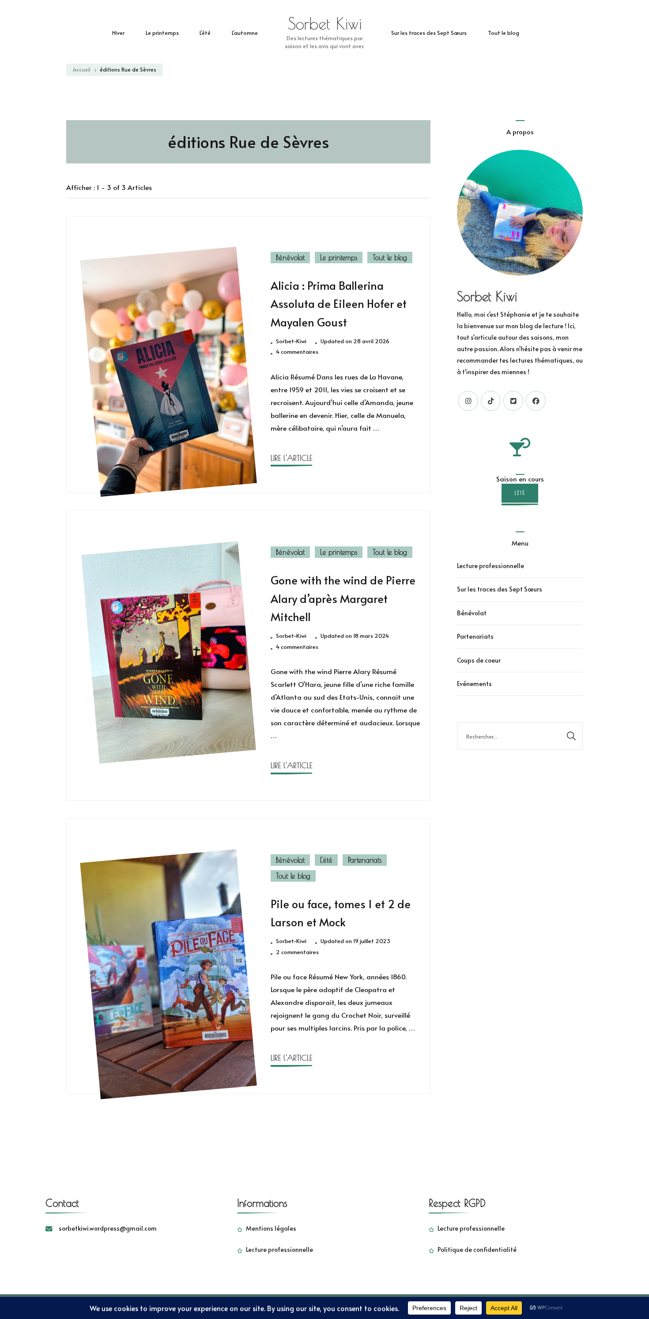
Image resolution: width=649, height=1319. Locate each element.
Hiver (118, 32)
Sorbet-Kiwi (291, 341)
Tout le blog (503, 32)
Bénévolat (290, 258)
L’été (205, 32)
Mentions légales (271, 1228)
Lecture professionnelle (490, 565)
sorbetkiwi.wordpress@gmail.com (108, 1228)
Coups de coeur (479, 660)
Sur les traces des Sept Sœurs (429, 32)
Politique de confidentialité (477, 1249)
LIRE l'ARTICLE (291, 457)
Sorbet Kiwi (325, 23)
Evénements (474, 683)
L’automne (245, 32)
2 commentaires (297, 952)
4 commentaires (297, 352)
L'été (326, 860)
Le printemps (162, 32)
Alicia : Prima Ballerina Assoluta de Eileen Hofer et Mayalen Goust (339, 304)
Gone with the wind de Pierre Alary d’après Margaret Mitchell (343, 598)
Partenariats (364, 860)
